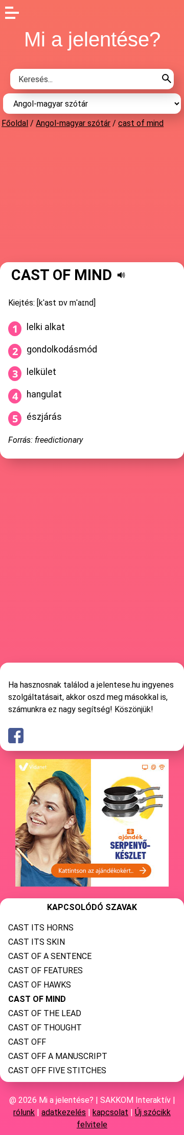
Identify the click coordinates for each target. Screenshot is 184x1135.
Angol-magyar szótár (73, 123)
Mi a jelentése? (92, 39)
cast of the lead (44, 1013)
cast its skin (36, 942)
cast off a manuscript (57, 1056)
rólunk (24, 1112)
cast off (27, 1042)
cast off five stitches (57, 1070)
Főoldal (15, 123)
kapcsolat (110, 1112)
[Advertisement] (92, 195)
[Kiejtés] (121, 275)
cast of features (45, 970)
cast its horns (41, 927)
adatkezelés (63, 1112)
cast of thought (45, 1027)
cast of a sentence (49, 956)
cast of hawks (39, 985)
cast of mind (141, 123)
